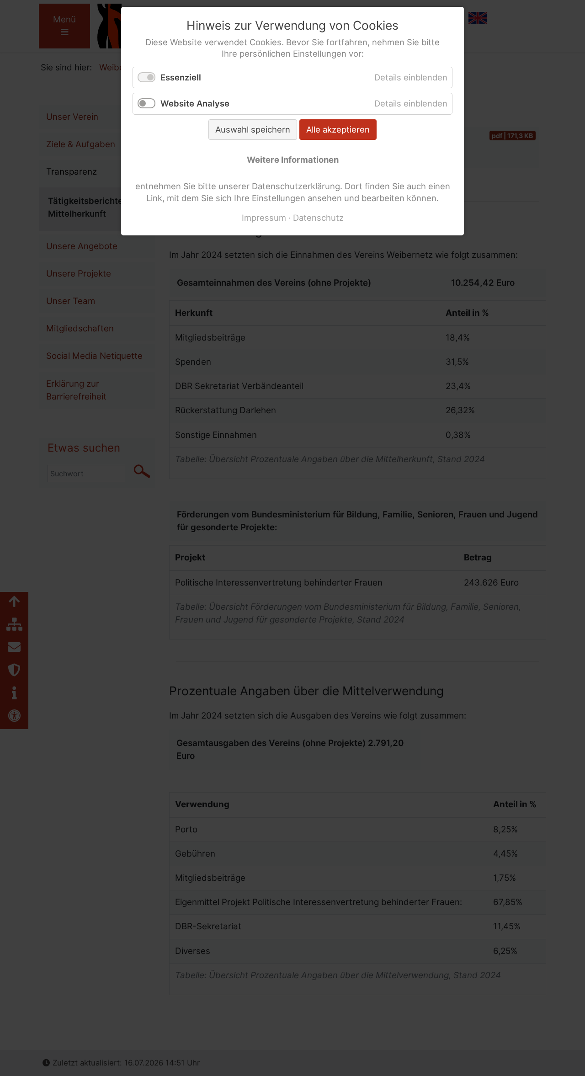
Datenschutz (318, 218)
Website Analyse (194, 103)
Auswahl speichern (252, 129)
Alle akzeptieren (338, 129)
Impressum (264, 218)
